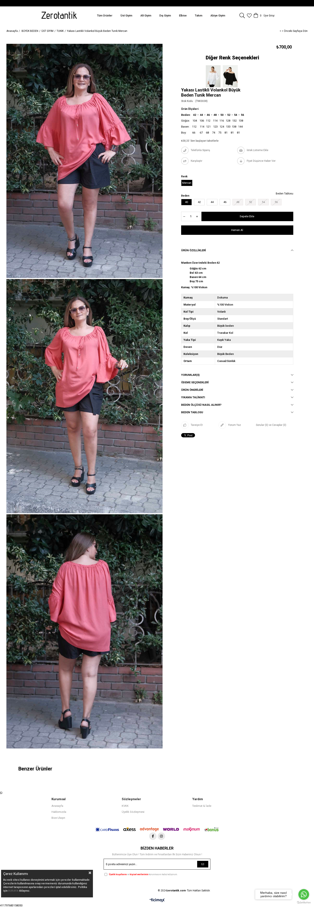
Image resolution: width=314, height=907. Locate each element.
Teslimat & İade (201, 805)
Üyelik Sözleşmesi (133, 811)
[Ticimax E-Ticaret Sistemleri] (157, 900)
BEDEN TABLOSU (192, 412)
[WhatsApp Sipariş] (1, 792)
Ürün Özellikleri (193, 250)
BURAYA (13, 890)
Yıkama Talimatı (193, 397)
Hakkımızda (58, 811)
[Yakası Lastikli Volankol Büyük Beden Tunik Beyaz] (214, 76)
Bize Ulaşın (58, 817)
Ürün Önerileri (192, 389)
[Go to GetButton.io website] (304, 902)
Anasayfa (57, 805)
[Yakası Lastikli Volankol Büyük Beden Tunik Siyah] (231, 76)
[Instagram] (161, 836)
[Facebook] (153, 836)
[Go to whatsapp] (303, 894)
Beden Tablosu (284, 193)
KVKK (125, 805)
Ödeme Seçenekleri (195, 382)
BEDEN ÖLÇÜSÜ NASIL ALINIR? (201, 404)
